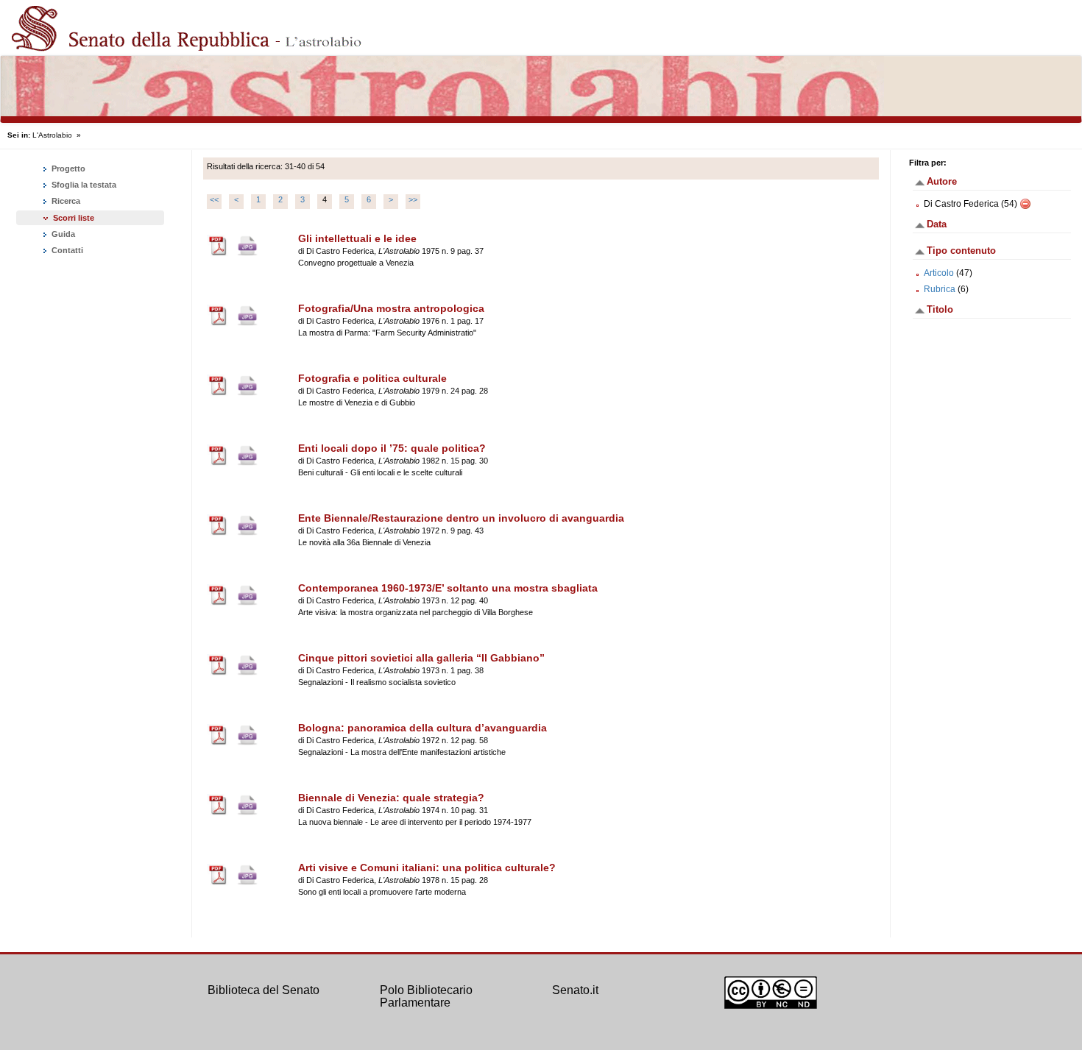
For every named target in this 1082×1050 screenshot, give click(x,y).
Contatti (66, 250)
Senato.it (575, 990)
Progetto (67, 168)
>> (413, 199)
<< (214, 199)
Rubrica (939, 289)
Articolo (939, 273)
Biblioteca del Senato (263, 990)
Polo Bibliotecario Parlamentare (426, 997)
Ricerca (64, 200)
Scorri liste (73, 217)
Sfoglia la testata (82, 184)
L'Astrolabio (52, 135)
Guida (62, 234)
